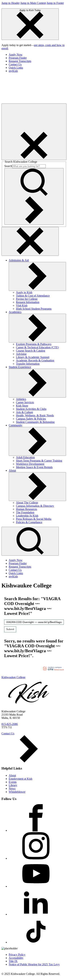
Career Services (25, 402)
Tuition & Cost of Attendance (33, 295)
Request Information (27, 302)
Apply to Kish (24, 292)
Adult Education (25, 457)
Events (13, 781)
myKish (13, 70)
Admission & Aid (19, 260)
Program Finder (18, 57)
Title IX (13, 961)
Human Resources (26, 509)
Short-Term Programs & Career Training (39, 460)
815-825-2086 (9, 724)
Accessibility (16, 957)
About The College (27, 502)
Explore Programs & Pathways (33, 344)
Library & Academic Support (32, 357)
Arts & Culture (24, 412)
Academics (15, 312)
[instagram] (36, 858)
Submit (10, 629)
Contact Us (15, 64)
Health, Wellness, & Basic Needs (35, 415)
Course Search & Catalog (30, 350)
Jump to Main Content (33, 3)
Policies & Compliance (29, 522)
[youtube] (36, 886)
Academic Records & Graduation (35, 360)
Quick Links (16, 67)
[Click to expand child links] (37, 276)
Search (8, 166)
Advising (21, 353)
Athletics (21, 399)
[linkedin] (36, 914)
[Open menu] (34, 131)
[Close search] (30, 241)
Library (13, 785)
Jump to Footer (55, 3)
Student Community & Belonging (35, 422)
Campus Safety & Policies (31, 418)
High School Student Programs (33, 308)
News (12, 788)
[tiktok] (36, 942)
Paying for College (27, 298)
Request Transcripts (20, 61)
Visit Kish (21, 305)
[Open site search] (30, 541)
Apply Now (15, 54)
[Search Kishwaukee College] (34, 196)
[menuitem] (38, 54)
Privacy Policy (17, 954)
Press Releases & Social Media (33, 518)
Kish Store (22, 405)
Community (15, 425)
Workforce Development (30, 463)
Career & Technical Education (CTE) (37, 347)
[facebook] (36, 830)
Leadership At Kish (27, 515)
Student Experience (20, 367)
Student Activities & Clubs (31, 408)
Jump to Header (10, 3)
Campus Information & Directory (35, 505)
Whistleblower (17, 791)
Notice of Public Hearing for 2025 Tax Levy (34, 964)
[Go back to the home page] (28, 101)
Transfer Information (28, 363)
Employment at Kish (20, 778)
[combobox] (34, 622)
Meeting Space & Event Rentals (34, 467)
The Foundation (25, 512)
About (12, 470)
